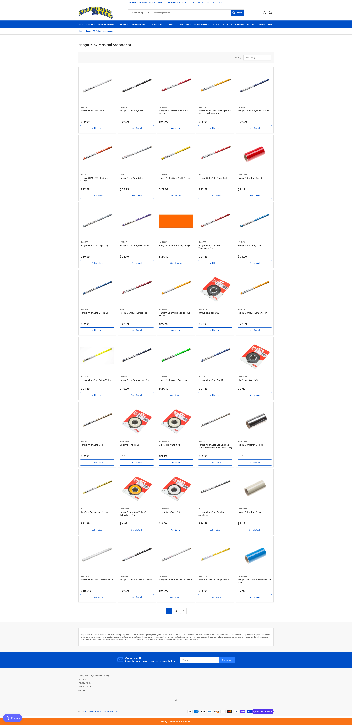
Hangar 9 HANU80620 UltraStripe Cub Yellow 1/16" (135, 513)
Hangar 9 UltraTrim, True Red (251, 178)
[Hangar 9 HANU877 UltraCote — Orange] (97, 154)
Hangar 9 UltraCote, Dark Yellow (252, 313)
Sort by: (238, 57)
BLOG (270, 24)
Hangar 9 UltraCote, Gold (91, 445)
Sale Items (239, 24)
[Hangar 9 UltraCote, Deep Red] (137, 288)
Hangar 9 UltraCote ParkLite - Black (136, 579)
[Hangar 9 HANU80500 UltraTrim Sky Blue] (255, 555)
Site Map (82, 690)
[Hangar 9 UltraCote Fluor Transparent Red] (215, 221)
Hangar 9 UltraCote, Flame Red (212, 178)
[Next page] (183, 611)
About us (82, 679)
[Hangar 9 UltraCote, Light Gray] (97, 221)
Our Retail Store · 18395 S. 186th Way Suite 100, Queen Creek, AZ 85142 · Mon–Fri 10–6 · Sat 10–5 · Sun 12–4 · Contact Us (176, 2)
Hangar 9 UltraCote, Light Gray (94, 245)
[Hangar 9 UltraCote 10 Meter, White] (97, 555)
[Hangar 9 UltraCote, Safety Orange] (176, 221)
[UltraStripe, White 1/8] (137, 420)
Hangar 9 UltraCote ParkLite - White (175, 579)
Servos (123, 24)
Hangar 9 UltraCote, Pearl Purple (134, 245)
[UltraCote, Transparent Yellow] (97, 488)
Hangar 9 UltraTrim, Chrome (250, 445)
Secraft (172, 24)
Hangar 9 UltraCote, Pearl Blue (212, 380)
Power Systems (157, 24)
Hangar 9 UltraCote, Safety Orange (174, 245)
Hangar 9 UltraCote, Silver (131, 178)
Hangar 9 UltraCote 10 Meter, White (96, 579)
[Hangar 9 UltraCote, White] (97, 86)
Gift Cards (251, 24)
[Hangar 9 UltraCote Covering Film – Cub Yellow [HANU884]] (215, 86)
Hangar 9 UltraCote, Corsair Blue (135, 380)
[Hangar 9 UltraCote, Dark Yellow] (255, 288)
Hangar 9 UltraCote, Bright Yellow (174, 178)
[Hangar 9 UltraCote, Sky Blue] (255, 221)
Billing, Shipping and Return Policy (93, 675)
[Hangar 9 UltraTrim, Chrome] (255, 420)
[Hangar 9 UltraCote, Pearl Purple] (137, 221)
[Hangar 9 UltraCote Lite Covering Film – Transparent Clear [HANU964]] (215, 420)
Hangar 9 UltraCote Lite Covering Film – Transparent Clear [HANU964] (215, 446)
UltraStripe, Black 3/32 (208, 313)
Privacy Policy (84, 683)
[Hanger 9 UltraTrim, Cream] (255, 488)
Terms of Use (84, 686)
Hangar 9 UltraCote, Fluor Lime (173, 380)
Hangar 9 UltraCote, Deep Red (133, 313)
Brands (262, 24)
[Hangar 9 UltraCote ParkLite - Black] (137, 555)
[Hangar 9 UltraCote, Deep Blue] (97, 288)
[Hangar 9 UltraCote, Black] (137, 86)
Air (80, 24)
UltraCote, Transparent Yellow (94, 512)
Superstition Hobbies (93, 711)
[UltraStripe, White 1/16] (176, 488)
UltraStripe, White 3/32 (169, 445)
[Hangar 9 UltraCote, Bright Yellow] (176, 154)
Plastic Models (200, 24)
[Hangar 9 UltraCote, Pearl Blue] (215, 356)
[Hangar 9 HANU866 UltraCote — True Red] (176, 86)
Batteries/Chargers (106, 24)
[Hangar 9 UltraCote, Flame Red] (215, 154)
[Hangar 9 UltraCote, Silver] (137, 154)
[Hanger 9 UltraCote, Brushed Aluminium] (215, 488)
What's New (227, 24)
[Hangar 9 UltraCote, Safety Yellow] (97, 356)
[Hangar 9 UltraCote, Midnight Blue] (255, 86)
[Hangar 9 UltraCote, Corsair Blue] (137, 356)
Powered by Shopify (110, 711)
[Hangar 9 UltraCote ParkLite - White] (176, 555)
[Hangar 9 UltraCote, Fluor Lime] (176, 356)
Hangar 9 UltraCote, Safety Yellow (96, 380)
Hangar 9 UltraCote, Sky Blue (251, 245)
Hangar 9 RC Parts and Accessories (99, 31)
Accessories (184, 24)
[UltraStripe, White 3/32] (176, 420)
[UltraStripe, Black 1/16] (255, 356)
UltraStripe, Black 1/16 (248, 380)
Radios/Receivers (138, 24)
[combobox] (197, 12)
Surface (89, 24)
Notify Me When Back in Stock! (176, 721)
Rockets (216, 24)
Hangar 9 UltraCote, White (92, 111)
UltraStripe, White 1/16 (169, 512)
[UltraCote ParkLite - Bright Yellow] (215, 555)
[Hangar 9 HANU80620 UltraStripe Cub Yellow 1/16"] (137, 488)
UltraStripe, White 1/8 (129, 445)
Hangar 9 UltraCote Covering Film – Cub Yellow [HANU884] (214, 112)
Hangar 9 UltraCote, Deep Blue (94, 313)
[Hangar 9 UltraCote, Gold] (97, 420)
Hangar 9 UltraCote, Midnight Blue (253, 111)
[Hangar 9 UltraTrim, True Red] (255, 154)
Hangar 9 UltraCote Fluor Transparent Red (209, 247)
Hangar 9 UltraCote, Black (131, 111)
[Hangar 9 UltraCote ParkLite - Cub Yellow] (176, 288)
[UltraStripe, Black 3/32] (215, 288)
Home (80, 31)
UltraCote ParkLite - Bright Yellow (213, 579)
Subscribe (226, 660)
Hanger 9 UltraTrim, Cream (250, 512)
